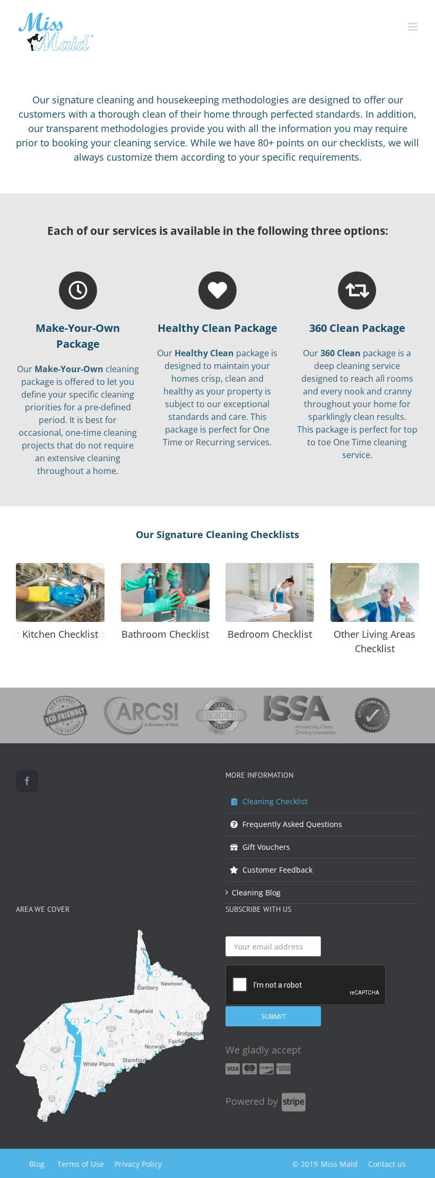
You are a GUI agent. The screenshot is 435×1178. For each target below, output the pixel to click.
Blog (37, 1164)
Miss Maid (339, 1164)
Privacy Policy (138, 1164)
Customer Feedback (277, 870)
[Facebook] (27, 781)
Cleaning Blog (256, 892)
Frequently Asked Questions (292, 824)
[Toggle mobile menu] (413, 26)
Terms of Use (80, 1164)
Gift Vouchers (266, 847)
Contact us (387, 1164)
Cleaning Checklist (275, 801)
